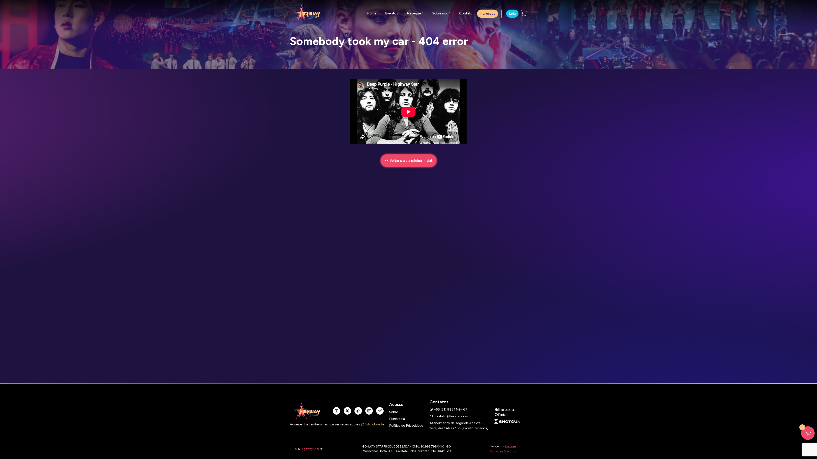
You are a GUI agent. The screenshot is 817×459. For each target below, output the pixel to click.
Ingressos (487, 13)
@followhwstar (373, 424)
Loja (512, 13)
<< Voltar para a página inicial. (408, 161)
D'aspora (510, 451)
